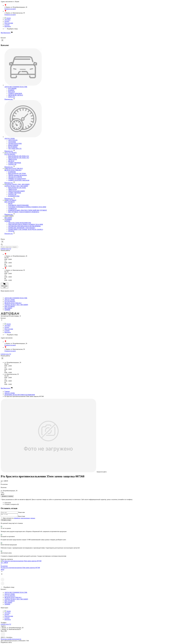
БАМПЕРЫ (12, 172)
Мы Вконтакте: (6, 32)
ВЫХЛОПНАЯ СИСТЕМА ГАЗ (18, 156)
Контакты (7, 26)
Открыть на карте (10, 9)
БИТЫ (10, 203)
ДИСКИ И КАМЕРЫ (15, 177)
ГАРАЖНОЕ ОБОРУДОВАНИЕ (18, 205)
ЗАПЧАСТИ (12, 164)
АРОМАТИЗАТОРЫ (15, 143)
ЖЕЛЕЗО (11, 161)
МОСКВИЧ (8, 217)
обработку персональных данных (24, 518)
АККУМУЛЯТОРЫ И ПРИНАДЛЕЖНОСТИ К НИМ (25, 224)
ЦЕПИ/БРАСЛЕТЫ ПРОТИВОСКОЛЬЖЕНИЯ (19, 394)
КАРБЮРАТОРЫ (13, 196)
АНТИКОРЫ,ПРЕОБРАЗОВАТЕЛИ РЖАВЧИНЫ (24, 226)
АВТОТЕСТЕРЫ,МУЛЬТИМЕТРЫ (19, 223)
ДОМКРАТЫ (12, 208)
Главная (7, 391)
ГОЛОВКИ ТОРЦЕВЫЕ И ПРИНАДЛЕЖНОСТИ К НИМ (27, 207)
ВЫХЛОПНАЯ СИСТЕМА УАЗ (18, 157)
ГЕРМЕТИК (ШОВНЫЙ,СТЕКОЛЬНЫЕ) (21, 228)
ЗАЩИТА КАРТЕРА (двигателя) (18, 180)
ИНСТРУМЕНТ (9, 202)
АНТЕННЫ (12, 142)
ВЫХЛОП (11, 92)
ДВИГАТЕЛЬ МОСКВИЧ (16, 191)
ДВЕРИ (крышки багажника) (17, 175)
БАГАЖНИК (12, 88)
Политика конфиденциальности (11, 639)
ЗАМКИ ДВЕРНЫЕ (14, 162)
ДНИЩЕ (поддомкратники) (17, 178)
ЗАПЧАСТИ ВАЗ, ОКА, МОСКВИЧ (16, 186)
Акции (8, 18)
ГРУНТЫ (11, 231)
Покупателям (8, 23)
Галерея (6, 24)
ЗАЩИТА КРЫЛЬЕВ (15, 93)
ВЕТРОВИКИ (12, 147)
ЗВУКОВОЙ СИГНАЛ (15, 95)
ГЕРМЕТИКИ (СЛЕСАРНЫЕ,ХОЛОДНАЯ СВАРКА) (25, 229)
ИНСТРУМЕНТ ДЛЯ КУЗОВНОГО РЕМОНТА (23, 212)
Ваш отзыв (21, 516)
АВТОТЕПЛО (13, 140)
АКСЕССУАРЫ (9, 138)
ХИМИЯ (7, 221)
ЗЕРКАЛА (11, 97)
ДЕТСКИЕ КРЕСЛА (15, 148)
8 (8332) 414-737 (6, 249)
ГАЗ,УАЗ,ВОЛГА (9, 154)
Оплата (6, 21)
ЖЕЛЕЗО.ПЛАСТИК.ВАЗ (12, 170)
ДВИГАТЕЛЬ (12, 159)
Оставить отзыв (5, 520)
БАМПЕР (11, 90)
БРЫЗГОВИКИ (13, 145)
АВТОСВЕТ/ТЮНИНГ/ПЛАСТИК (15, 87)
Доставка (7, 19)
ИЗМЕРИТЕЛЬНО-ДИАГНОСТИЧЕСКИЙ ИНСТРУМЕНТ (27, 210)
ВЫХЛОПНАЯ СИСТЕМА (17, 173)
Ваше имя (21, 512)
